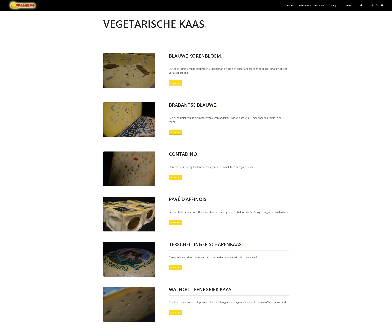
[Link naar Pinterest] (377, 5)
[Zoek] (361, 5)
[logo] (23, 5)
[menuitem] (290, 5)
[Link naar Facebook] (372, 5)
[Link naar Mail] (382, 5)
